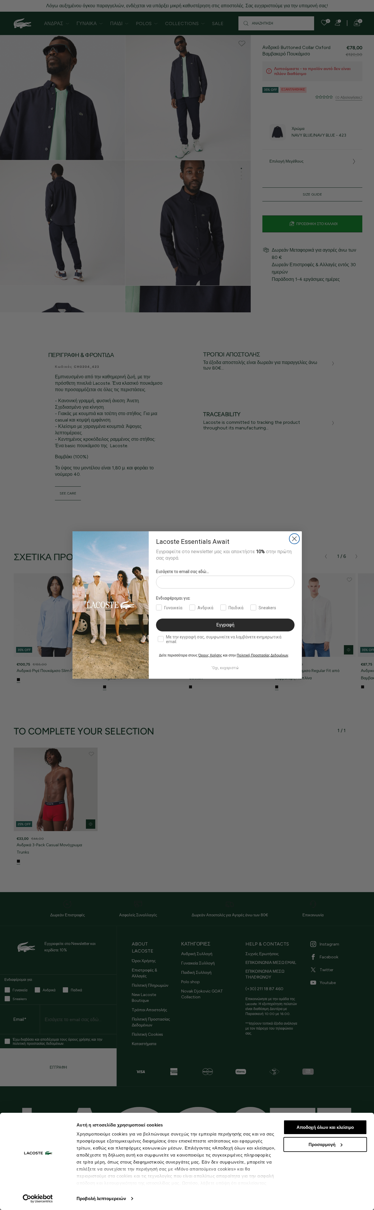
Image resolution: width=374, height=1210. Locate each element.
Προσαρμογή (322, 1144)
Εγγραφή (225, 625)
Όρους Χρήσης (210, 655)
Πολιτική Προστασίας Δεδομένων (262, 655)
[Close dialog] (294, 539)
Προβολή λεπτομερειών (101, 1198)
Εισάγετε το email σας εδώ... (182, 571)
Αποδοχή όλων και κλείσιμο (325, 1127)
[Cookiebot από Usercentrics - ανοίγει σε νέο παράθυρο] (37, 1198)
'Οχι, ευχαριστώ (225, 668)
